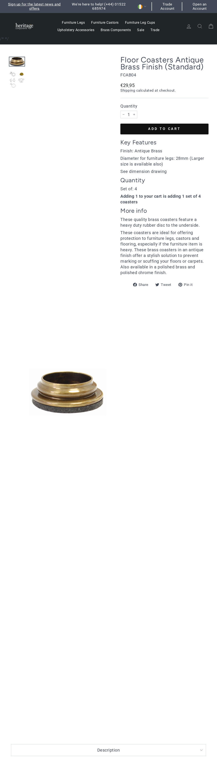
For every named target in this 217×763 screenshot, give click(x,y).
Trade (155, 30)
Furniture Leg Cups (140, 23)
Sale (140, 30)
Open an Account (200, 6)
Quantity (128, 106)
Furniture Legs (73, 23)
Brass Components (116, 30)
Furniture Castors (105, 23)
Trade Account (167, 6)
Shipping (127, 90)
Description (108, 750)
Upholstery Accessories (75, 30)
